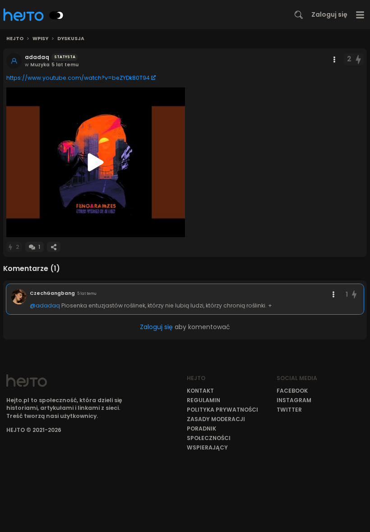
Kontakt (200, 390)
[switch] (56, 15)
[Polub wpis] (358, 59)
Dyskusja (70, 39)
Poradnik (201, 428)
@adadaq (45, 305)
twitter (289, 409)
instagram (294, 400)
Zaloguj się (329, 14)
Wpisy (40, 39)
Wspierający (207, 447)
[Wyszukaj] (298, 15)
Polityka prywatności (222, 409)
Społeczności (209, 438)
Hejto (14, 39)
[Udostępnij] (53, 247)
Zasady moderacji (216, 419)
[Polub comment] (354, 294)
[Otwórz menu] (360, 15)
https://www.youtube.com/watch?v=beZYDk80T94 (78, 78)
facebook (292, 390)
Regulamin (203, 400)
